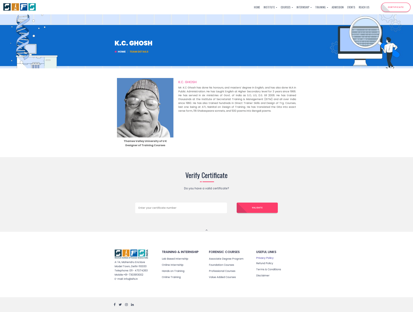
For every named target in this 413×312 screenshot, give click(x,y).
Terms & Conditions (268, 269)
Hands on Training (173, 271)
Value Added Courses (222, 277)
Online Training (171, 277)
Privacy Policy (265, 258)
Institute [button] (270, 7)
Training (320, 7)
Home (257, 7)
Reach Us (364, 7)
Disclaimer (263, 275)
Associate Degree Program (226, 259)
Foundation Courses (221, 265)
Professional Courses (222, 271)
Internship (303, 7)
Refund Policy (264, 263)
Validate (257, 208)
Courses (286, 7)
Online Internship (172, 265)
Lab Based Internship (175, 259)
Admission (338, 7)
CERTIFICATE (396, 7)
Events (351, 7)
